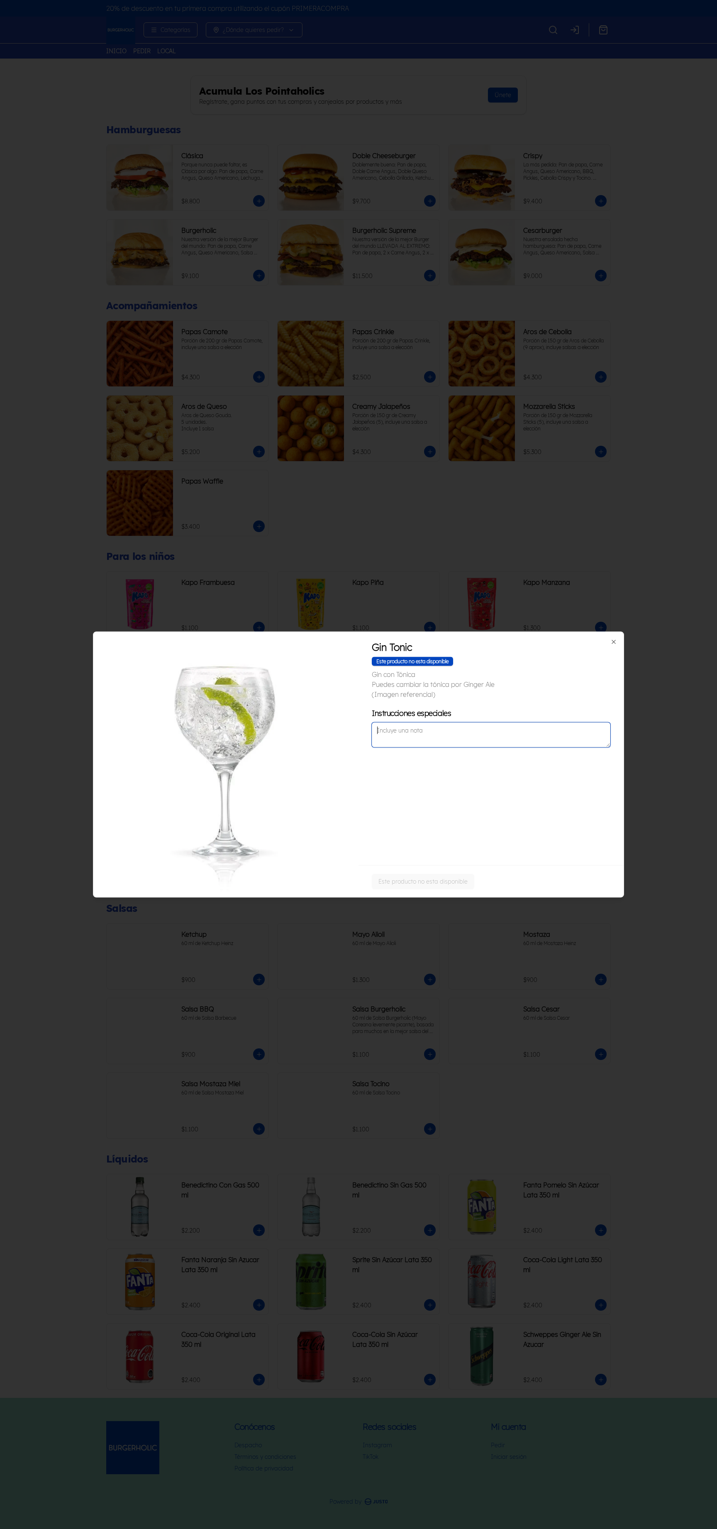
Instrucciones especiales (411, 713)
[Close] (613, 642)
